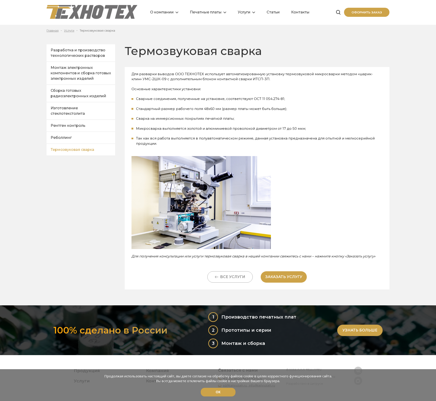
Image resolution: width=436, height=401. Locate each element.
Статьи (273, 12)
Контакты (300, 12)
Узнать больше (359, 330)
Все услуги (231, 277)
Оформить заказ (367, 12)
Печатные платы (206, 12)
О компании (162, 12)
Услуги (244, 12)
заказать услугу (283, 277)
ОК (218, 392)
